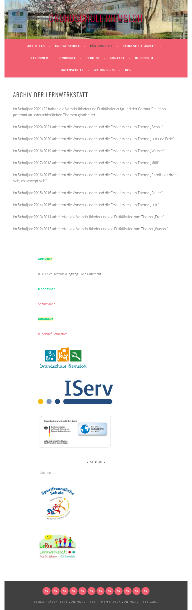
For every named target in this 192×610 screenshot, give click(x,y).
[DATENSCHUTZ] (128, 591)
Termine (93, 58)
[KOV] (146, 591)
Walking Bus (104, 70)
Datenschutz (72, 70)
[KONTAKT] (110, 591)
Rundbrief (67, 58)
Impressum (144, 58)
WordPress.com (143, 602)
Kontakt (117, 58)
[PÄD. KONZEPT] (64, 591)
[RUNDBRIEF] (92, 591)
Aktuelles (36, 46)
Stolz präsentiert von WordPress (65, 602)
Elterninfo (39, 58)
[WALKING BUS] (136, 591)
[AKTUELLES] (46, 591)
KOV (128, 70)
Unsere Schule (67, 46)
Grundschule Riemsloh (96, 17)
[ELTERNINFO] (82, 591)
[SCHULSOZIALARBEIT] (74, 591)
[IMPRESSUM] (118, 591)
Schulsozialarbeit (139, 46)
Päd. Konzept (101, 46)
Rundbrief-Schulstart (52, 334)
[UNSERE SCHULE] (56, 591)
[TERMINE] (100, 591)
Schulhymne (46, 304)
